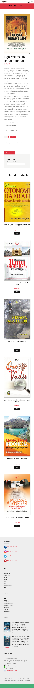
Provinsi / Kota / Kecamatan (14, 161)
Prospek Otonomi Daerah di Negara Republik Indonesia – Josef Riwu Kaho (17, 225)
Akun (5, 598)
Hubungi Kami (7, 575)
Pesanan (5, 600)
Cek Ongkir (9, 153)
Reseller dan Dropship (8, 585)
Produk (5, 577)
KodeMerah (18, 682)
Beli (13, 137)
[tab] (9, 152)
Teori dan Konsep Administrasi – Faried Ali (17, 517)
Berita (5, 581)
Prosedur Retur (7, 607)
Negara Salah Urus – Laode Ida (17, 341)
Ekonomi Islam (21, 143)
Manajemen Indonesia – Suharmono (17, 458)
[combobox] (16, 164)
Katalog (5, 579)
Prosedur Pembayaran (8, 603)
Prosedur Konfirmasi (8, 605)
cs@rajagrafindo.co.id (11, 670)
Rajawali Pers (13, 143)
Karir (5, 583)
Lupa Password (7, 611)
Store (15, 5)
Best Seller (21, 5)
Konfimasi (6, 609)
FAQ (5, 587)
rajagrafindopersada (12, 546)
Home (10, 5)
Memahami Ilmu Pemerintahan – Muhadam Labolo (17, 283)
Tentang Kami (7, 573)
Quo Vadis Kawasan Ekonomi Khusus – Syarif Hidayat (17, 400)
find (5, 568)
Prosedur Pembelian (8, 601)
